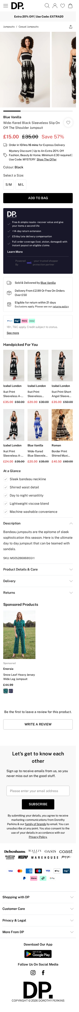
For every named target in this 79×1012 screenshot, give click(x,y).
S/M (8, 185)
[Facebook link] (43, 972)
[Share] (70, 26)
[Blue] (11, 691)
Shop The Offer (47, 159)
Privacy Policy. (38, 837)
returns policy (61, 306)
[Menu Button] (5, 5)
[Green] (5, 691)
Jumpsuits (9, 26)
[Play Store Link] (38, 954)
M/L (21, 185)
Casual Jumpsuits (28, 26)
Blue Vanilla (12, 117)
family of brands (35, 824)
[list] (38, 71)
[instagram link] (33, 972)
